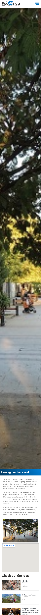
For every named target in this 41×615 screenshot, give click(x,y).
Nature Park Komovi (29, 595)
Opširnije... (25, 586)
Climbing (25, 581)
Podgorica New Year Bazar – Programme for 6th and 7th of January (30, 610)
